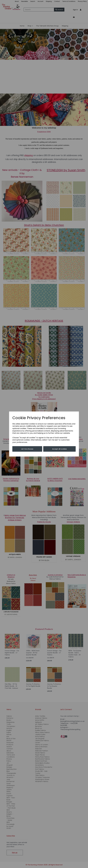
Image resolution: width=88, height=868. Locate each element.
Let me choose (27, 449)
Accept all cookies (59, 449)
